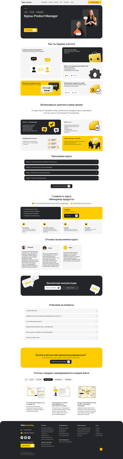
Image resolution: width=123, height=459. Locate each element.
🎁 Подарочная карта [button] (46, 444)
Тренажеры (79, 435)
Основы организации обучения (83, 428)
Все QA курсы (44, 433)
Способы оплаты (99, 435)
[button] (30, 30)
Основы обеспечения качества (83, 429)
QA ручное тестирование (46, 428)
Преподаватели (99, 433)
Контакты (98, 428)
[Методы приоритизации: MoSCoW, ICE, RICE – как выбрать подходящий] (87, 400)
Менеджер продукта (45, 437)
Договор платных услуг (82, 433)
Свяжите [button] (87, 229)
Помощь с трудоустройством (47, 439)
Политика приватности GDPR (83, 431)
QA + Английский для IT (64, 435)
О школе (97, 431)
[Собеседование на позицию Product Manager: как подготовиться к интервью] (61, 400)
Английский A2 (62, 431)
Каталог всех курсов (46, 442)
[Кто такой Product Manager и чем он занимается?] (35, 400)
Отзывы (97, 430)
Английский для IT (63, 429)
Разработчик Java (45, 435)
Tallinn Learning (26, 2)
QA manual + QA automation (47, 431)
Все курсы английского (64, 428)
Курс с (65, 441)
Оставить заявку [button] (64, 203)
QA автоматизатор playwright (47, 429)
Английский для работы (64, 433)
